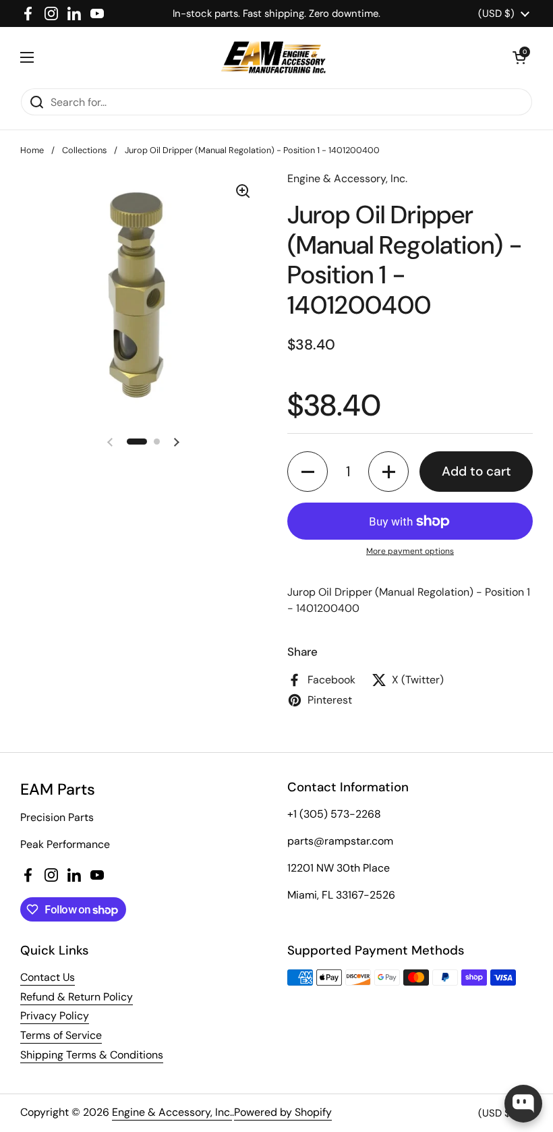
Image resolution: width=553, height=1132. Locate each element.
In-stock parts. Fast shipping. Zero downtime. (276, 13)
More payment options (410, 551)
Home (32, 150)
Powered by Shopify (283, 1112)
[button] (519, 57)
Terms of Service (61, 1035)
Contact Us (47, 977)
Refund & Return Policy (76, 997)
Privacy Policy (54, 1016)
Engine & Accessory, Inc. (172, 1112)
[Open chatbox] (523, 1104)
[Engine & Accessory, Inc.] (273, 57)
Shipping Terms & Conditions (91, 1055)
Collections (84, 150)
